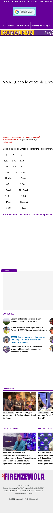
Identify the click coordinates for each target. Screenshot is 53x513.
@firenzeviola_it (29, 140)
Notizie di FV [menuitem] (23, 25)
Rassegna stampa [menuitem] (41, 25)
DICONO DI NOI (18, 2)
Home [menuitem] (11, 25)
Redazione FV (10, 140)
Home (6, 2)
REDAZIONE (33, 2)
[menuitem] (3, 25)
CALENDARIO (46, 2)
